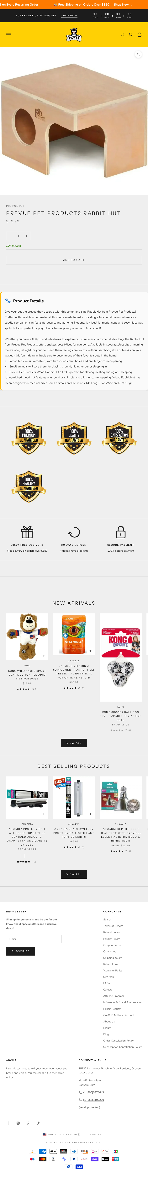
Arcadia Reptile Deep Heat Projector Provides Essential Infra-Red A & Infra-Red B (121, 834)
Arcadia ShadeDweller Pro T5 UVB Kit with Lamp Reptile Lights (74, 832)
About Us (109, 1021)
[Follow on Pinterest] (28, 1123)
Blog (106, 1034)
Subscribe (21, 951)
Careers (107, 989)
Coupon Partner (112, 945)
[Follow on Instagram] (18, 1123)
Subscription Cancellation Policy (122, 1047)
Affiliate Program (113, 996)
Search (107, 919)
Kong (27, 665)
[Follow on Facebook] (8, 1123)
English (96, 1134)
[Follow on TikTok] (38, 1123)
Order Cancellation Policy (118, 1040)
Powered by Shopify (86, 1142)
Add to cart (74, 260)
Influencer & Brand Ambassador (122, 1002)
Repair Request (112, 1009)
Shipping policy (112, 958)
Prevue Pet (15, 205)
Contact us (109, 951)
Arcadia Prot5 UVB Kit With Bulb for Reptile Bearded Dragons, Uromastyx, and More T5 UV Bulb (27, 836)
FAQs (106, 983)
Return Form (111, 964)
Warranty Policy (112, 970)
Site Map (108, 977)
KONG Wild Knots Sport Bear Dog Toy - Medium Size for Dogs (27, 674)
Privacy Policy (111, 939)
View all (74, 743)
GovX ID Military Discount (118, 1015)
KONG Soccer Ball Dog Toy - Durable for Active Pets (121, 716)
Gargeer (74, 660)
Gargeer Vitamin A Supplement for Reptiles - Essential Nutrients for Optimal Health (74, 671)
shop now (69, 15)
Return (107, 1028)
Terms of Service (113, 926)
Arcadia (27, 824)
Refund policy (111, 932)
